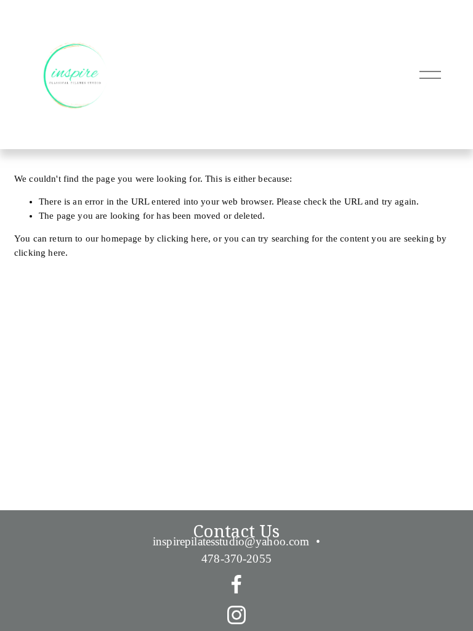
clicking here (182, 238)
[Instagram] (236, 615)
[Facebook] (236, 584)
